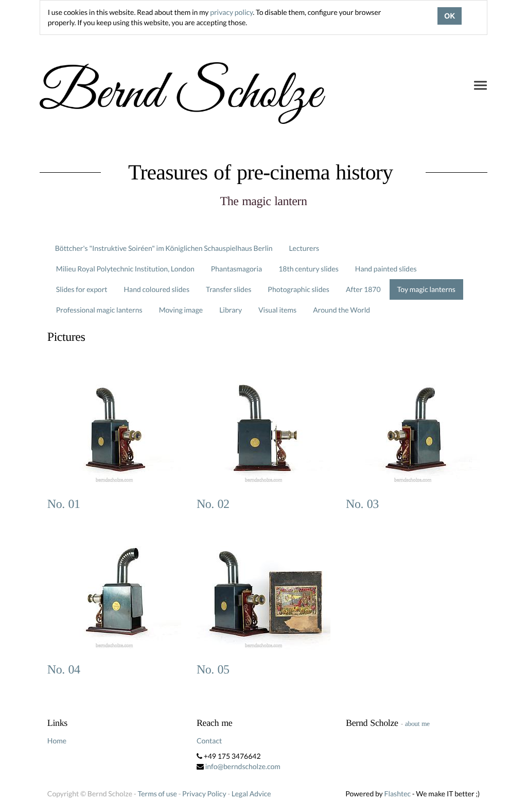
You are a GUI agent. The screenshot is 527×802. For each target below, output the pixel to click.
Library (230, 309)
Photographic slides (298, 289)
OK (449, 16)
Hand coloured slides (156, 289)
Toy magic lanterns (426, 289)
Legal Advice (251, 793)
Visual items (277, 309)
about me (417, 723)
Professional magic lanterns (99, 309)
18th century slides (308, 268)
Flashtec (397, 793)
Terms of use (157, 793)
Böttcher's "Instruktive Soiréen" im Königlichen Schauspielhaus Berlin (164, 248)
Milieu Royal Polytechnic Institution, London (125, 268)
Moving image (181, 309)
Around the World (341, 309)
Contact (209, 740)
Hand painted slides (386, 268)
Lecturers (304, 248)
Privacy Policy (204, 793)
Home (56, 740)
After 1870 (363, 289)
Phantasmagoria (236, 268)
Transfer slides (228, 289)
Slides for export (82, 289)
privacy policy (231, 12)
